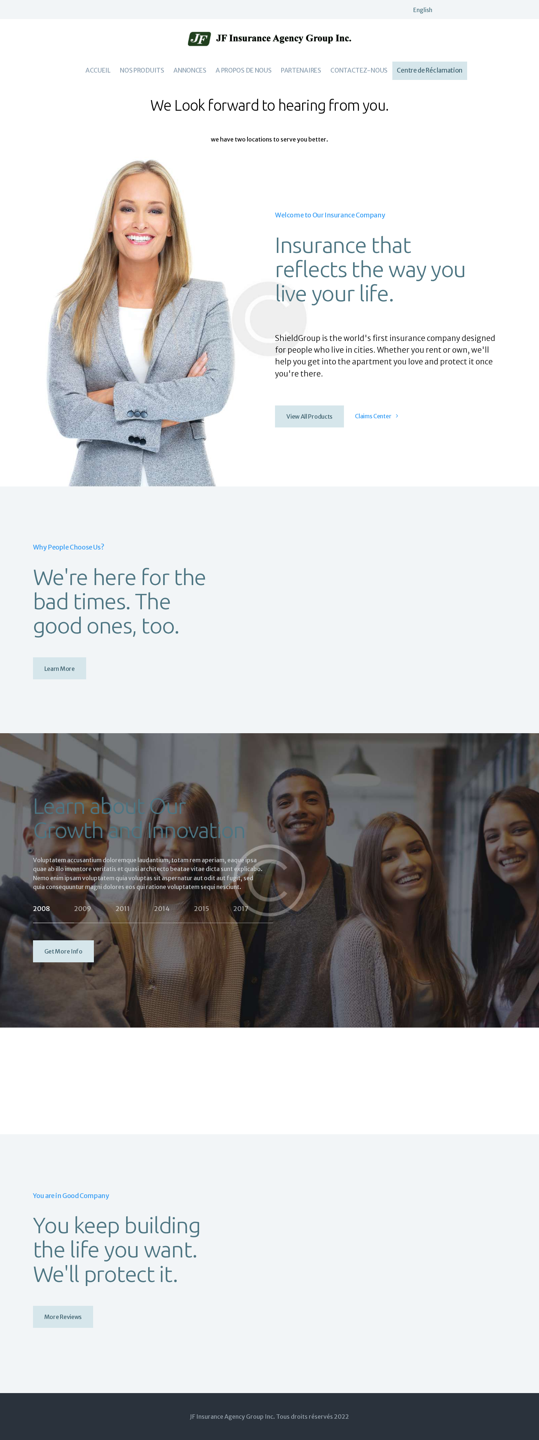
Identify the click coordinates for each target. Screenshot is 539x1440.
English (422, 10)
